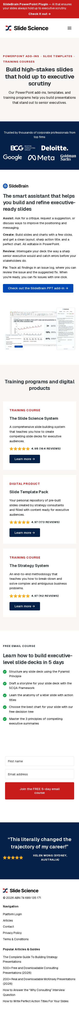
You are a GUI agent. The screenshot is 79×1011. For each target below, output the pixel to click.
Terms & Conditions (16, 939)
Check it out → (39, 14)
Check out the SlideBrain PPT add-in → (38, 288)
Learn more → (25, 459)
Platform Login (12, 914)
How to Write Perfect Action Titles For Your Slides (35, 1001)
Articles (8, 920)
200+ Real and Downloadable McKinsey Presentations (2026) (39, 981)
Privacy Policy (12, 933)
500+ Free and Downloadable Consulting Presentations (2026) (30, 970)
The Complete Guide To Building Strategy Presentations (30, 959)
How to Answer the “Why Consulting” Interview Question (34, 992)
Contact (8, 926)
